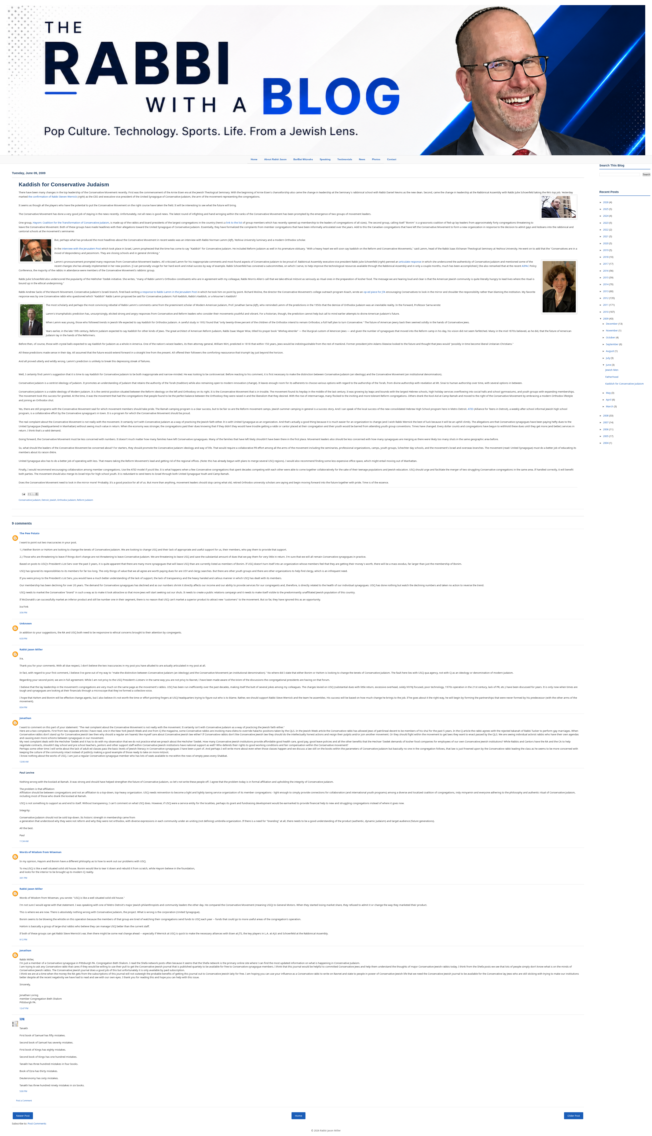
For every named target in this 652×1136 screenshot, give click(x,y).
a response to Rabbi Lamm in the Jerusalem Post (168, 292)
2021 (606, 236)
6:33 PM (23, 638)
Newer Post (23, 1115)
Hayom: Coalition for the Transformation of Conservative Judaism (71, 222)
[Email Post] (23, 493)
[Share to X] (33, 494)
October (611, 337)
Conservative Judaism (30, 499)
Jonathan (25, 718)
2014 (606, 284)
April (609, 399)
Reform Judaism (85, 499)
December (612, 323)
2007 (606, 422)
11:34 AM (24, 841)
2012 (606, 298)
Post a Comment (24, 1100)
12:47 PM (24, 1008)
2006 (606, 429)
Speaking (325, 159)
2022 (606, 229)
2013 (606, 291)
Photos (376, 159)
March (610, 406)
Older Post (573, 1115)
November (612, 330)
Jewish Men (611, 369)
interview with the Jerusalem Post (81, 248)
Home (254, 159)
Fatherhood (611, 376)
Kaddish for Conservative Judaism (64, 184)
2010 (606, 311)
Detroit (45, 499)
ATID (470, 409)
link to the (232, 222)
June (609, 364)
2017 (606, 263)
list (240, 222)
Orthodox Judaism (66, 499)
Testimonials (344, 159)
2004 (606, 443)
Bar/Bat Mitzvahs (303, 159)
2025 (606, 209)
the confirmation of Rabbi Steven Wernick (52, 196)
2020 (606, 243)
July (608, 358)
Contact (391, 159)
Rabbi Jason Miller (31, 649)
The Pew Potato (29, 533)
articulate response (410, 261)
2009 (606, 318)
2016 (606, 270)
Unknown (26, 623)
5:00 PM (23, 1091)
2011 (606, 304)
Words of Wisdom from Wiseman (40, 852)
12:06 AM (24, 761)
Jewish (53, 499)
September (612, 344)
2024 (606, 215)
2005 (606, 436)
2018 (606, 257)
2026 (606, 202)
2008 (606, 415)
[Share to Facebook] (37, 494)
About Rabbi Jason (275, 159)
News (362, 159)
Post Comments (37, 1123)
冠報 (22, 1019)
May (608, 392)
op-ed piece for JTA (374, 292)
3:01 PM (23, 877)
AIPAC (525, 266)
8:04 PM (23, 707)
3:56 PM (23, 612)
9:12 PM (23, 939)
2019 (606, 250)
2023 (606, 222)
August (610, 351)
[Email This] (29, 494)
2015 (606, 277)
